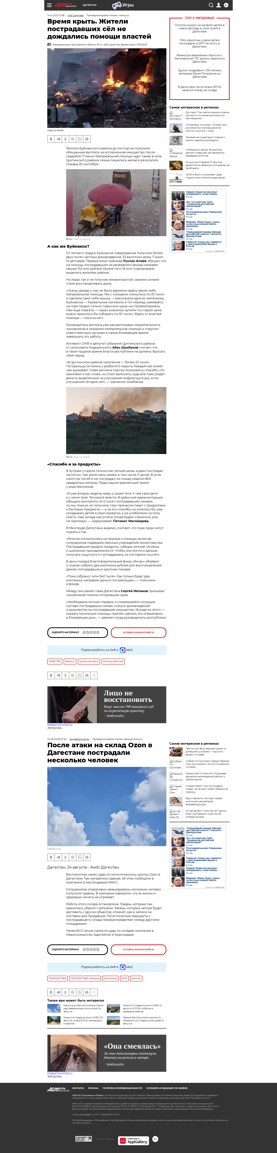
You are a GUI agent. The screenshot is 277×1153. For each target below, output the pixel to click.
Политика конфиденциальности (122, 1088)
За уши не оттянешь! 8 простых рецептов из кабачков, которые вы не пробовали (208, 165)
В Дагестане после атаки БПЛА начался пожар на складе (199, 88)
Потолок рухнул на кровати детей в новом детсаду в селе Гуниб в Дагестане (200, 28)
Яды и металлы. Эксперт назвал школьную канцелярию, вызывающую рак (204, 801)
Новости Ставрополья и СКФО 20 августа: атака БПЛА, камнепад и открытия (83, 1020)
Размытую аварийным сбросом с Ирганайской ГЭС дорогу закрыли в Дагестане (199, 58)
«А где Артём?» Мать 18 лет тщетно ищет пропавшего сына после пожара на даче (206, 813)
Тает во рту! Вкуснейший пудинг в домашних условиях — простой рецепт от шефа (206, 751)
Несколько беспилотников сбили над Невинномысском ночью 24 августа (83, 1008)
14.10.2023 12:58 (55, 15)
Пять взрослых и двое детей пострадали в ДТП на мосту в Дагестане (199, 43)
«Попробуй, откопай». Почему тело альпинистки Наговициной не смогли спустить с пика (206, 127)
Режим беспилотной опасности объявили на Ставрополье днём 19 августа (143, 1020)
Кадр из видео (81, 239)
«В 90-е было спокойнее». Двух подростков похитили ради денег (205, 176)
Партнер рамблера (105, 1139)
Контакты (78, 1088)
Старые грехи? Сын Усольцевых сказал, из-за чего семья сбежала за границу (207, 788)
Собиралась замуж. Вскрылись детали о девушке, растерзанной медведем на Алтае (205, 152)
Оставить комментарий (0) (138, 632)
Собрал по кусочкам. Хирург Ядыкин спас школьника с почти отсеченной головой (207, 764)
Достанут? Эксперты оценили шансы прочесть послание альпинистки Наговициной (207, 115)
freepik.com (54, 848)
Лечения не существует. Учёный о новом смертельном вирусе (205, 139)
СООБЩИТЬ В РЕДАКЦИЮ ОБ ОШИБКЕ (166, 1088)
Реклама (93, 1088)
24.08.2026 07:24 (57, 739)
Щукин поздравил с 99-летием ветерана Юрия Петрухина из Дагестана (199, 73)
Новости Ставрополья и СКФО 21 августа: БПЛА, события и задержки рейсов (142, 1008)
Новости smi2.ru (59, 725)
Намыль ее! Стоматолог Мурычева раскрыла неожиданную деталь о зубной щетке (206, 776)
